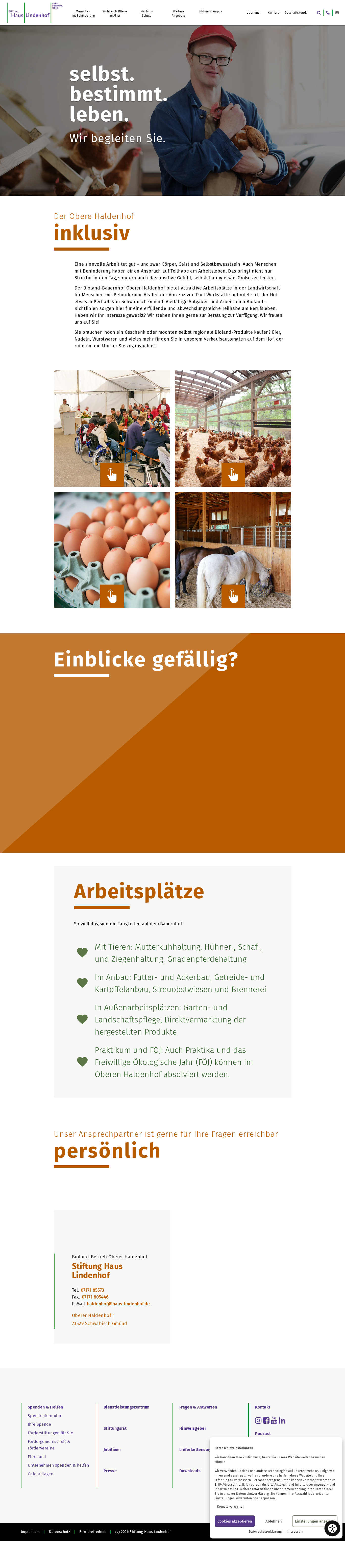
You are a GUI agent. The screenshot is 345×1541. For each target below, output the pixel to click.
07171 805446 (95, 1297)
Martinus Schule (146, 13)
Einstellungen (225, 1498)
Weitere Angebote (178, 13)
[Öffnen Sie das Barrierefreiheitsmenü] (332, 1528)
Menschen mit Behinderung (83, 13)
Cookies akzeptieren (234, 1521)
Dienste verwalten (230, 1506)
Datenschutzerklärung (252, 1493)
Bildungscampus (210, 11)
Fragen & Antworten (198, 1407)
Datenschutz (59, 1532)
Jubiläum (112, 1449)
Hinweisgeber (192, 1428)
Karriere (274, 12)
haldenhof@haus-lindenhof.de (118, 1304)
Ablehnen (273, 1521)
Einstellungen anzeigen (315, 1521)
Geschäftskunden (297, 12)
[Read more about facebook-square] (266, 1420)
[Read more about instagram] (258, 1420)
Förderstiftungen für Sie (50, 1433)
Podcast (263, 1433)
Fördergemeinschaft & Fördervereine (49, 1444)
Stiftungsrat (115, 1428)
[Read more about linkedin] (282, 1420)
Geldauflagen (40, 1473)
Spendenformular (44, 1415)
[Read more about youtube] (274, 1420)
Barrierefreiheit (92, 1532)
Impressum (295, 1531)
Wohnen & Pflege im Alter (115, 13)
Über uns (253, 12)
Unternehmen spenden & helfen (58, 1465)
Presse (110, 1470)
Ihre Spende (39, 1424)
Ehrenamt (37, 1456)
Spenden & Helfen (45, 1407)
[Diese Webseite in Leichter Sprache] (337, 13)
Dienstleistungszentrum (127, 1407)
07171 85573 (92, 1290)
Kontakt (262, 1407)
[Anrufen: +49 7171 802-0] (328, 13)
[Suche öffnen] (318, 13)
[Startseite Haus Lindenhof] (35, 12)
